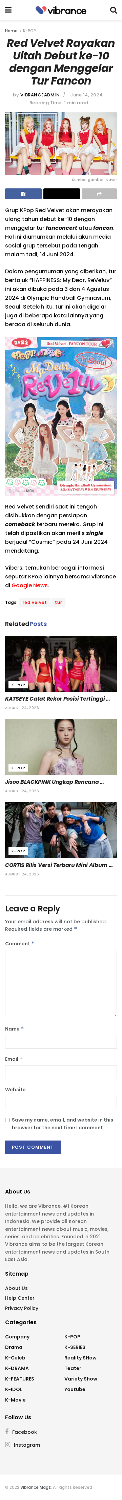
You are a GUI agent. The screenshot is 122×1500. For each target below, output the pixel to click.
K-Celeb (15, 1357)
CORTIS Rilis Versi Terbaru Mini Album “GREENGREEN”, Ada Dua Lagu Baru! (57, 865)
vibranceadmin (40, 95)
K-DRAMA (17, 1368)
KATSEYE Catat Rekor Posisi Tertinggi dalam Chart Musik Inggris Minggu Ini (56, 699)
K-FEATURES (19, 1378)
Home (11, 31)
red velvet (35, 602)
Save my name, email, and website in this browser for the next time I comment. (62, 1123)
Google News (30, 585)
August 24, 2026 (22, 707)
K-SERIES (74, 1347)
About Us (16, 1288)
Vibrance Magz (35, 1487)
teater (72, 1368)
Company (17, 1336)
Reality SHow (80, 1357)
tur (58, 602)
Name (14, 1028)
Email (14, 1059)
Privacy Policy (21, 1308)
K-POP (29, 31)
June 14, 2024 (86, 95)
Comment (20, 943)
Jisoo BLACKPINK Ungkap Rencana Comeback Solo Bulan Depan (52, 782)
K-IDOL (13, 1389)
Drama (13, 1347)
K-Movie (15, 1399)
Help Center (20, 1298)
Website (15, 1089)
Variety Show (80, 1378)
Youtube (74, 1389)
